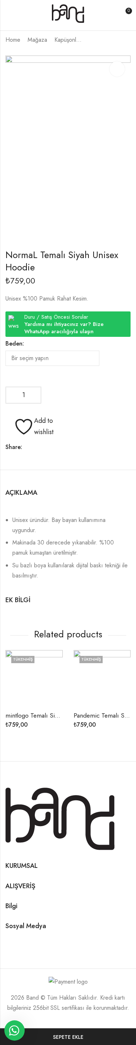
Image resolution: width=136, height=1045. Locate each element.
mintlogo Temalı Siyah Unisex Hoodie (54, 715)
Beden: (14, 343)
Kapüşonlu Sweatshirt (68, 40)
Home (12, 40)
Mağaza (37, 40)
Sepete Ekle (68, 1037)
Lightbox (117, 69)
